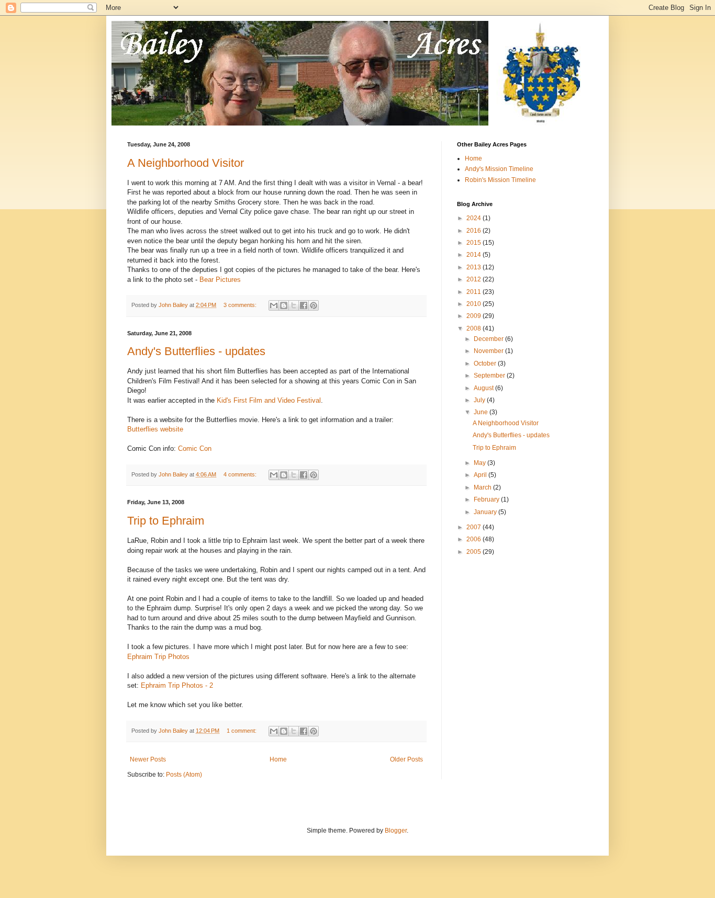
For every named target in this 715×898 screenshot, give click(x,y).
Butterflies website (155, 429)
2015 (474, 242)
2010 (474, 304)
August (484, 388)
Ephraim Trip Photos (158, 657)
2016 (474, 230)
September (490, 375)
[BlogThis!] (283, 305)
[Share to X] (293, 305)
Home (278, 759)
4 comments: (241, 474)
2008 (474, 328)
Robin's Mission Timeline (500, 180)
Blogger (396, 830)
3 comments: (241, 305)
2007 (474, 527)
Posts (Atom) (184, 774)
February (487, 499)
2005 (474, 551)
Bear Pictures (220, 279)
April (481, 475)
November (489, 351)
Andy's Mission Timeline (499, 169)
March (483, 487)
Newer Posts (148, 759)
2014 (474, 254)
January (486, 512)
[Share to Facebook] (303, 305)
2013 (474, 267)
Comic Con (194, 448)
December (489, 339)
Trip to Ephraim (165, 520)
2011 (474, 291)
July (480, 400)
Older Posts (406, 759)
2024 (474, 218)
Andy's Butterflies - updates (196, 351)
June (481, 412)
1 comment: (242, 731)
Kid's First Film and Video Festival (269, 400)
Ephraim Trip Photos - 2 (177, 685)
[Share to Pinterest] (313, 305)
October (486, 363)
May (480, 463)
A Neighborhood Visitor (185, 162)
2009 (474, 316)
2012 (474, 279)
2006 (474, 539)
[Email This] (274, 305)
